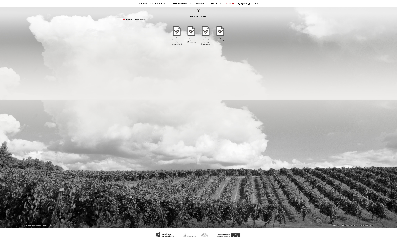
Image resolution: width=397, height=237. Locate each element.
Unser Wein (199, 4)
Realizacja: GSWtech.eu (366, 225)
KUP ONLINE (229, 3)
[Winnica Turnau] (239, 4)
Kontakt (214, 4)
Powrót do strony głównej (136, 19)
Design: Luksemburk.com (349, 225)
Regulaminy (335, 225)
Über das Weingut (180, 4)
